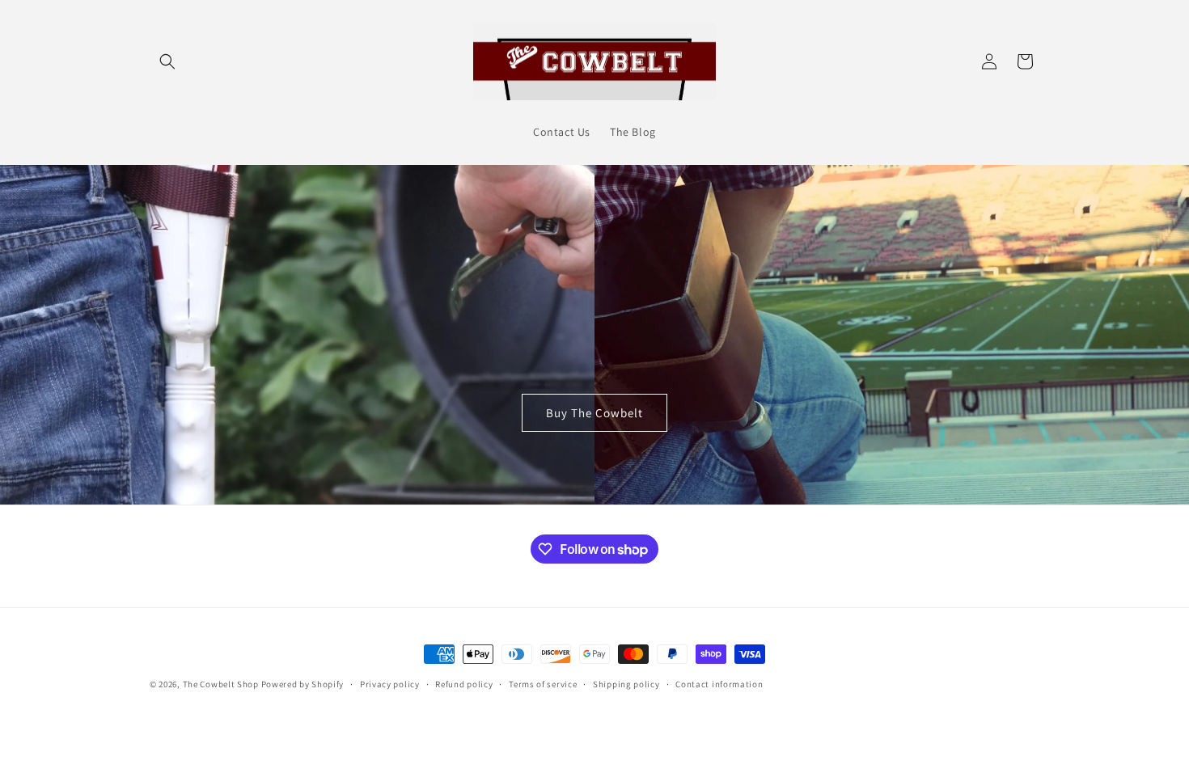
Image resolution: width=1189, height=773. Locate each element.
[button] (167, 61)
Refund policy (464, 684)
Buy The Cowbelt (594, 412)
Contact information (719, 684)
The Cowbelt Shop (221, 684)
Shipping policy (626, 684)
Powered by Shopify (303, 684)
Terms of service (543, 684)
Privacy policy (390, 684)
